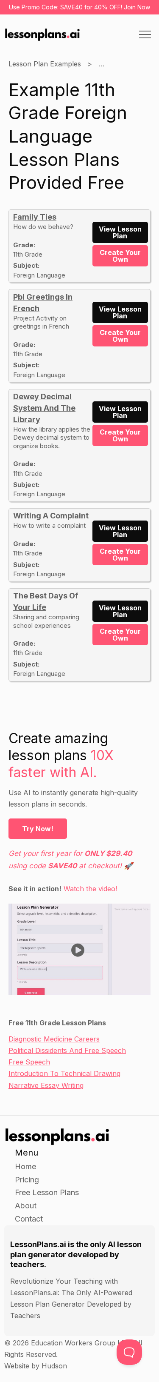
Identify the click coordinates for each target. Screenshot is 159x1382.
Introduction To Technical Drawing (64, 1073)
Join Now (137, 7)
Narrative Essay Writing (46, 1085)
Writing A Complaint (51, 515)
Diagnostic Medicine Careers (54, 1039)
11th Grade (115, 64)
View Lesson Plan (120, 232)
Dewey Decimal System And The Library (44, 408)
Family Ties (34, 216)
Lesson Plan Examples (44, 64)
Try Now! (37, 828)
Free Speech (29, 1062)
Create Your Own (120, 255)
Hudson (54, 1366)
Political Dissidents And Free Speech (67, 1050)
